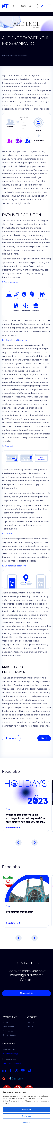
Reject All (26, 1123)
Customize (26, 1116)
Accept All (26, 1109)
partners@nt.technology (12, 1063)
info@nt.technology (10, 1054)
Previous (18, 842)
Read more (12, 827)
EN (42, 5)
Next (34, 842)
